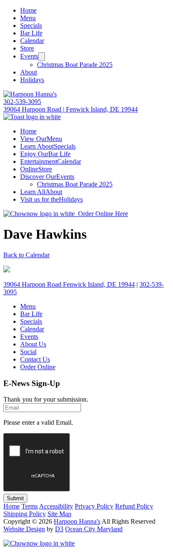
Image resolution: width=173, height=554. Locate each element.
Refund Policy (134, 506)
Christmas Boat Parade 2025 (75, 64)
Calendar (32, 40)
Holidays (32, 79)
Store (27, 48)
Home (28, 10)
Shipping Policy (24, 513)
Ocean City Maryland (94, 529)
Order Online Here (101, 213)
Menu (28, 17)
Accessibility (56, 506)
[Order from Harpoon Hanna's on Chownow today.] (39, 543)
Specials (31, 25)
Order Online (37, 366)
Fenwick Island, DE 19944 (70, 109)
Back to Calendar (26, 254)
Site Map (59, 513)
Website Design (24, 529)
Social (28, 351)
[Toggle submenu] (41, 56)
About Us (33, 344)
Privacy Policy (94, 506)
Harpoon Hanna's (77, 521)
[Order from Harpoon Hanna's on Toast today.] (32, 116)
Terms (29, 506)
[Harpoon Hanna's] (30, 94)
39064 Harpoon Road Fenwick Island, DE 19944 (69, 284)
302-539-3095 (22, 101)
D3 (59, 529)
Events (29, 56)
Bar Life (31, 33)
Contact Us (35, 359)
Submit (15, 498)
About (28, 72)
